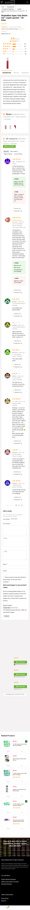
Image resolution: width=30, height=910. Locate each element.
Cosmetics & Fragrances (8, 9)
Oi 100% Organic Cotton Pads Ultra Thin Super (20, 774)
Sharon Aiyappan (17, 220)
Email (5, 571)
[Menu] (2, 2)
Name (5, 564)
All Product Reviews (6, 884)
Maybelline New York (5, 33)
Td (13, 401)
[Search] (27, 2)
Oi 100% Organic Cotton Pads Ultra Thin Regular (20, 745)
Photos (16, 73)
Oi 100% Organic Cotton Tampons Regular (18, 804)
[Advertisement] (15, 637)
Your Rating (6, 519)
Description (6, 73)
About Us (3, 900)
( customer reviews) (15, 27)
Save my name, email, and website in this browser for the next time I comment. (14, 579)
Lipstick (19, 9)
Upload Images (7, 605)
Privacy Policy (5, 898)
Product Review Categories (8, 879)
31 (19, 505)
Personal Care (10, 7)
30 (16, 505)
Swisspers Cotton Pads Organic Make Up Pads (18, 820)
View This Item (20, 662)
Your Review (7, 523)
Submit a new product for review (10, 881)
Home (2, 7)
